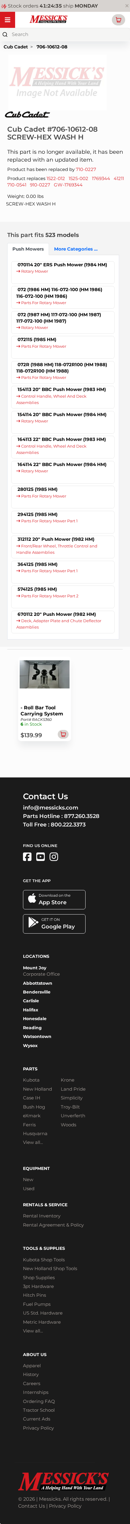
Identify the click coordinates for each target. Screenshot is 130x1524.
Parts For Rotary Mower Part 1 (49, 521)
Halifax (30, 1010)
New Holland (37, 1089)
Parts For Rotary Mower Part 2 (49, 596)
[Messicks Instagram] (54, 857)
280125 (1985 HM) (37, 489)
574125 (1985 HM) (37, 589)
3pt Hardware (38, 1286)
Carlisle (31, 1000)
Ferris (29, 1125)
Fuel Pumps (36, 1304)
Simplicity (72, 1098)
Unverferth (73, 1115)
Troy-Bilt (70, 1107)
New (28, 1179)
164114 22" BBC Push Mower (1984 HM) (62, 464)
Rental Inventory (41, 1216)
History (31, 1374)
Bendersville (36, 992)
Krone (67, 1080)
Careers (31, 1383)
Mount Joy (34, 968)
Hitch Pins (34, 1295)
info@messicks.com (50, 807)
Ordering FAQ (39, 1401)
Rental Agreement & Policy (53, 1225)
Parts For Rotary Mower (43, 303)
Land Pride (73, 1089)
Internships (35, 1392)
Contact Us (31, 1506)
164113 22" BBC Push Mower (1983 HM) (62, 439)
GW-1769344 (68, 185)
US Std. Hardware (43, 1313)
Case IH (31, 1098)
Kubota (31, 1080)
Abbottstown (37, 983)
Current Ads (36, 1419)
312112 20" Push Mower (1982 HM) (56, 539)
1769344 (101, 178)
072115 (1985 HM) (37, 339)
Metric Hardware (42, 1322)
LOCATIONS (36, 956)
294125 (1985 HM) (37, 514)
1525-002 (78, 178)
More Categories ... (74, 249)
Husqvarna (35, 1133)
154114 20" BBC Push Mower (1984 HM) (62, 414)
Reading (32, 1027)
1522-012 (56, 178)
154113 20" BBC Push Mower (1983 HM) (62, 389)
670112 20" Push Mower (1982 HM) (57, 614)
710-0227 (86, 169)
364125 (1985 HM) (37, 564)
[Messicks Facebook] (27, 857)
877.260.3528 (81, 816)
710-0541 (16, 185)
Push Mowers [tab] (28, 249)
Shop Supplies (39, 1277)
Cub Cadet (16, 47)
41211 (119, 178)
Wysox (30, 1045)
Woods (68, 1125)
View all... (33, 1142)
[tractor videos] (40, 857)
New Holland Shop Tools (50, 1268)
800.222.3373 (68, 824)
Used (28, 1188)
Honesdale (35, 1018)
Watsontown (37, 1036)
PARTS (30, 1069)
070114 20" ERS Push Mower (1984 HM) (62, 265)
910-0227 (40, 185)
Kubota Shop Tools (44, 1260)
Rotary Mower (34, 271)
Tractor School (39, 1410)
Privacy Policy (38, 1428)
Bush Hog (34, 1107)
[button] (118, 19)
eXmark (32, 1115)
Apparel (32, 1365)
